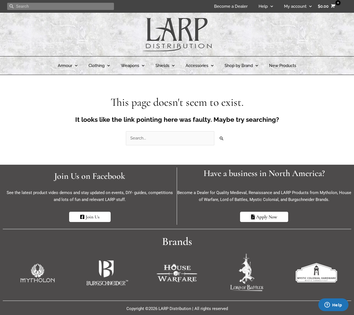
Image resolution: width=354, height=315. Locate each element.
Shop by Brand (239, 65)
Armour (65, 65)
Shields (162, 65)
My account (295, 6)
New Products (282, 65)
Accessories (197, 65)
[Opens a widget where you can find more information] (333, 305)
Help (263, 6)
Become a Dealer (231, 6)
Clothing (96, 65)
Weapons (130, 65)
